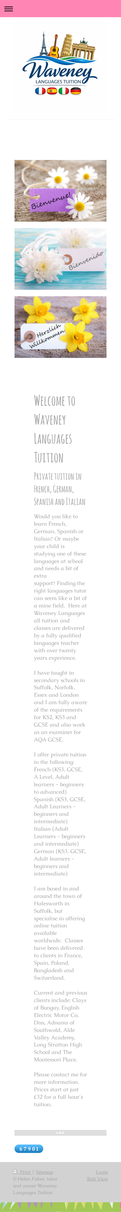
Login (102, 1172)
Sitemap (44, 1172)
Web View (97, 1179)
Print (25, 1172)
